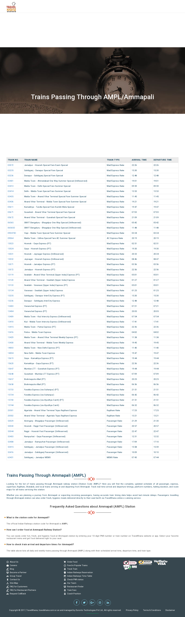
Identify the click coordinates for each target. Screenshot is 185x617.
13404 (11, 311)
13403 (11, 306)
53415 (11, 447)
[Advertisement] (81, 19)
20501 (11, 410)
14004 (11, 353)
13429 (11, 337)
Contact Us (14, 579)
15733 (11, 389)
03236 (11, 175)
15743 (11, 400)
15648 (11, 374)
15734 (11, 395)
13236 (11, 301)
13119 (11, 275)
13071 (11, 264)
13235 (11, 295)
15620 (11, 363)
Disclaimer (170, 610)
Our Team (71, 583)
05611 (11, 207)
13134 (11, 290)
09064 (11, 238)
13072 (11, 269)
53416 (11, 452)
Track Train (71, 569)
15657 (11, 379)
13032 (11, 259)
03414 (11, 191)
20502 (11, 416)
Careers (13, 565)
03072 (11, 165)
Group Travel (15, 576)
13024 (11, 248)
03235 (11, 170)
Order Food (71, 562)
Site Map (13, 583)
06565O (11, 228)
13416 (11, 332)
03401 (11, 181)
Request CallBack (17, 594)
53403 (11, 436)
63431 (11, 457)
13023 (11, 243)
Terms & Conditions (152, 610)
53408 (11, 442)
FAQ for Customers (18, 586)
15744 (11, 405)
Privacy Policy (132, 610)
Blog (11, 569)
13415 (11, 327)
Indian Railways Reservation (79, 572)
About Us (13, 562)
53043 (11, 426)
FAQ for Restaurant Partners (22, 590)
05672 (11, 217)
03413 (11, 186)
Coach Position (73, 594)
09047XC (12, 233)
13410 (11, 322)
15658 (11, 384)
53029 (11, 421)
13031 (11, 254)
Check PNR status (74, 579)
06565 (11, 222)
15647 (11, 369)
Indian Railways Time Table (79, 576)
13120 (11, 280)
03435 (11, 196)
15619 (11, 358)
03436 (11, 201)
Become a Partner (18, 572)
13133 (11, 285)
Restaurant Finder (75, 586)
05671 (11, 212)
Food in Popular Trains (76, 565)
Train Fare (71, 590)
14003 (11, 348)
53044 (11, 431)
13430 (11, 342)
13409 (11, 316)
